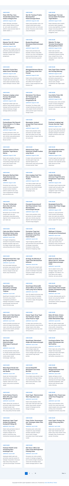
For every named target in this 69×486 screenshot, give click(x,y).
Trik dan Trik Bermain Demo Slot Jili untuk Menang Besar (10, 206)
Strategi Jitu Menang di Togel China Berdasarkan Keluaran (34, 260)
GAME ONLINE (6, 12)
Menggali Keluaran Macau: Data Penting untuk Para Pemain (34, 71)
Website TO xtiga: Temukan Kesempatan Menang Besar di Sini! (56, 44)
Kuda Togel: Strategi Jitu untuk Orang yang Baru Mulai (57, 422)
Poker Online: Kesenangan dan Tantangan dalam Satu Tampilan (34, 422)
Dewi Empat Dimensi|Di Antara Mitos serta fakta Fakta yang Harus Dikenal (34, 287)
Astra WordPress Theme (51, 482)
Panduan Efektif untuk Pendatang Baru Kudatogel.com (10, 449)
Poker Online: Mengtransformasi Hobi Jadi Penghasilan (56, 369)
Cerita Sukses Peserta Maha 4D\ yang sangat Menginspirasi (10, 396)
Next (64, 473)
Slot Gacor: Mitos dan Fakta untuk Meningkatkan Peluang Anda (34, 449)
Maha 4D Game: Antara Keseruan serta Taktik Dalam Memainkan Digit (56, 316)
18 (35, 473)
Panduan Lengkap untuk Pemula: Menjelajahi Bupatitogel (11, 96)
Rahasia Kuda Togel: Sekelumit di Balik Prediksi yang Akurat (34, 151)
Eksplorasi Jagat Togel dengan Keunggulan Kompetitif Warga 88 (10, 422)
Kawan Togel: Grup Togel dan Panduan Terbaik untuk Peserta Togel (34, 316)
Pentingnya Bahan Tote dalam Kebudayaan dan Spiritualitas (56, 342)
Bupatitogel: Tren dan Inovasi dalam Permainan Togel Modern (57, 16)
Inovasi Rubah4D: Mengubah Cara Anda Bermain (33, 369)
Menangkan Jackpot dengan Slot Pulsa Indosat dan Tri (34, 124)
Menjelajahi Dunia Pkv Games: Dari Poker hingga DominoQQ (57, 206)
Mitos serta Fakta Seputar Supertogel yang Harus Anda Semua (11, 316)
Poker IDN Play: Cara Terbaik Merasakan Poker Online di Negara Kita (11, 16)
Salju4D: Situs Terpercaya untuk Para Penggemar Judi (57, 396)
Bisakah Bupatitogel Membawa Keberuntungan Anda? (34, 44)
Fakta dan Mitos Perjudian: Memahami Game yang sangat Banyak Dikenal (11, 233)
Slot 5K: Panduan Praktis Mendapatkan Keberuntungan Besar (34, 16)
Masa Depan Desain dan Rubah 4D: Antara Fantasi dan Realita (11, 369)
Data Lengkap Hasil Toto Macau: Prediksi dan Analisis (33, 176)
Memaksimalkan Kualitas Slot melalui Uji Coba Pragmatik (56, 151)
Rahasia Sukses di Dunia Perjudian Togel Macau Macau (11, 151)
